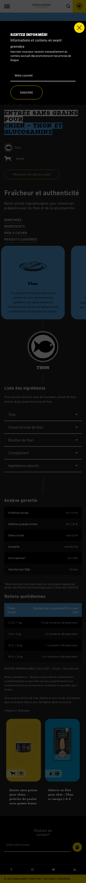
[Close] (79, 27)
